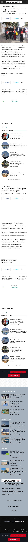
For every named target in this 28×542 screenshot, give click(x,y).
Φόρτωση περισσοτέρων (13, 179)
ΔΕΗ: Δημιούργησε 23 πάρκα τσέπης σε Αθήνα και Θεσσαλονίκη (17, 411)
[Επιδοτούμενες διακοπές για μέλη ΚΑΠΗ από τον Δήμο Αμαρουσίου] (5, 462)
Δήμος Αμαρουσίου (6, 6)
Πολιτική (14, 6)
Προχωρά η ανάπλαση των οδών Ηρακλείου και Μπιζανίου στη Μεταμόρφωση (17, 174)
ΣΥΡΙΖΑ (3, 75)
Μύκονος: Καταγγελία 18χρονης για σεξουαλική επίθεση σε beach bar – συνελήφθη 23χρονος (18, 439)
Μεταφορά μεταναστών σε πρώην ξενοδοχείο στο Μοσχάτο (21, 93)
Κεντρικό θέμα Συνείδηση (16, 161)
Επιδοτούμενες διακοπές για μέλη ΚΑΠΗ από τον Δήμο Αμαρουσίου (17, 462)
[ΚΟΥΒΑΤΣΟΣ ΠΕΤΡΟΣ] (2, 14)
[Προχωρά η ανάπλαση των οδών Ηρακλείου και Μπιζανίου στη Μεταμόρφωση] (5, 173)
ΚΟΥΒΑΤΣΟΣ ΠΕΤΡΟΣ (10, 13)
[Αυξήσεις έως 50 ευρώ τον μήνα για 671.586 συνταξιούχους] (5, 396)
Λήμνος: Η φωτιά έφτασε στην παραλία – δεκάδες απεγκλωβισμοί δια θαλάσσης (18, 156)
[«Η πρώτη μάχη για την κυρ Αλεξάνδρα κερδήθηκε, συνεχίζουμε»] (5, 403)
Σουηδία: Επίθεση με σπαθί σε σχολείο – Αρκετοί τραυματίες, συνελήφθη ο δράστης (17, 165)
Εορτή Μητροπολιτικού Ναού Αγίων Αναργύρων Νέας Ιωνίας (7, 93)
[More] (21, 18)
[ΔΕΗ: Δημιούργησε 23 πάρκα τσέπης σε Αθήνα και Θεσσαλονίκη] (5, 411)
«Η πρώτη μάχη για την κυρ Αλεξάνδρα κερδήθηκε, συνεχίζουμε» (16, 403)
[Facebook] (2, 127)
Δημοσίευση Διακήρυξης (18, 535)
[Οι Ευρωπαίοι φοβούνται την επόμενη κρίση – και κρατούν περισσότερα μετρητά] (5, 136)
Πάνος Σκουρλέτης (19, 73)
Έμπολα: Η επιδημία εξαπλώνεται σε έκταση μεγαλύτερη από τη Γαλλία (18, 146)
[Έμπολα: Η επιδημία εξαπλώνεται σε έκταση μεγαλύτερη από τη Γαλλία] (5, 145)
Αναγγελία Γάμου (14, 539)
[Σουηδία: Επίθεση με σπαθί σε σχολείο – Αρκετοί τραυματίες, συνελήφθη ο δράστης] (5, 164)
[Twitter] (6, 127)
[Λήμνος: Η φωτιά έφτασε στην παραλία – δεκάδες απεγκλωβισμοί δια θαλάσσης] (5, 155)
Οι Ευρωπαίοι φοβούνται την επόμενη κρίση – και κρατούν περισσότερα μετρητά (16, 137)
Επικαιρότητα (13, 152)
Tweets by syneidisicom (14, 500)
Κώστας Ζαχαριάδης (10, 73)
